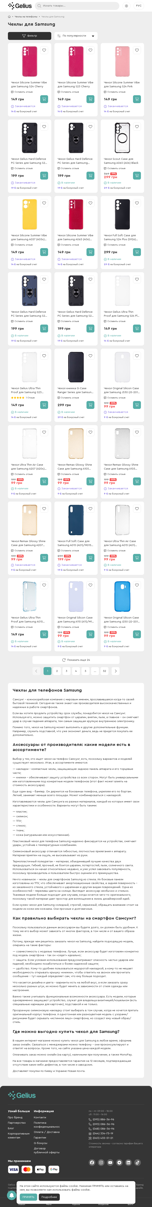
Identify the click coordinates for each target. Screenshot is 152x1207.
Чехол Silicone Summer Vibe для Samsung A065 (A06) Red (75, 237)
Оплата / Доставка (47, 1132)
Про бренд (15, 1117)
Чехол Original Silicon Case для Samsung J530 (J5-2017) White (122, 390)
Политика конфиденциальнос (47, 1124)
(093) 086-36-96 (103, 1124)
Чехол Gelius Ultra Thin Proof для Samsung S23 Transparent (26, 390)
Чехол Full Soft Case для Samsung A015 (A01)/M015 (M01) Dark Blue (74, 543)
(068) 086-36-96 (103, 1128)
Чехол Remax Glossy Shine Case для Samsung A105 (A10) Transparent (121, 467)
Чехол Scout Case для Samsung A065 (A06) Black (121, 161)
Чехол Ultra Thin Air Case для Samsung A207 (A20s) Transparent (28, 467)
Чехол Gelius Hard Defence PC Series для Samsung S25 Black (75, 314)
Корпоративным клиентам (18, 1135)
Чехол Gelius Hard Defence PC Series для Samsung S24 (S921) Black (29, 161)
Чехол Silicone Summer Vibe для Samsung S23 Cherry (75, 84)
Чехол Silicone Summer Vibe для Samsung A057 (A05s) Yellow (29, 237)
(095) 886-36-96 (103, 1119)
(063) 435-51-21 (103, 1138)
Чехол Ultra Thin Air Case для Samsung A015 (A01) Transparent (120, 543)
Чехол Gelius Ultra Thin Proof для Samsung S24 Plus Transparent (122, 314)
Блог (11, 1128)
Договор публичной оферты (47, 1150)
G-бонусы (40, 1143)
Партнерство (17, 1122)
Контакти (40, 1117)
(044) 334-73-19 (103, 1133)
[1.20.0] (20, 6)
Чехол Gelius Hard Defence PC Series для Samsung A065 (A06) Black (75, 161)
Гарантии (40, 1137)
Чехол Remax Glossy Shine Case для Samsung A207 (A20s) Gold (28, 543)
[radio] (12, 397)
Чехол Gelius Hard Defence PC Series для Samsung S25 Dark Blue (29, 314)
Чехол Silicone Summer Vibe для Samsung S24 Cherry (29, 84)
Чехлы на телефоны (26, 16)
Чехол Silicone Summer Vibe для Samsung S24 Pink (122, 84)
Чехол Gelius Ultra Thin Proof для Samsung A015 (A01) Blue (27, 620)
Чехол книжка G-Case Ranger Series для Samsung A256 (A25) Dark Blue (75, 390)
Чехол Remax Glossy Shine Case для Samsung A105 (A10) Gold (75, 467)
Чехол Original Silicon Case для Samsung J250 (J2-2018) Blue (122, 620)
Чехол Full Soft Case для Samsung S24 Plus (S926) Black (120, 237)
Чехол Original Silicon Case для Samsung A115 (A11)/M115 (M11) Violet (76, 620)
